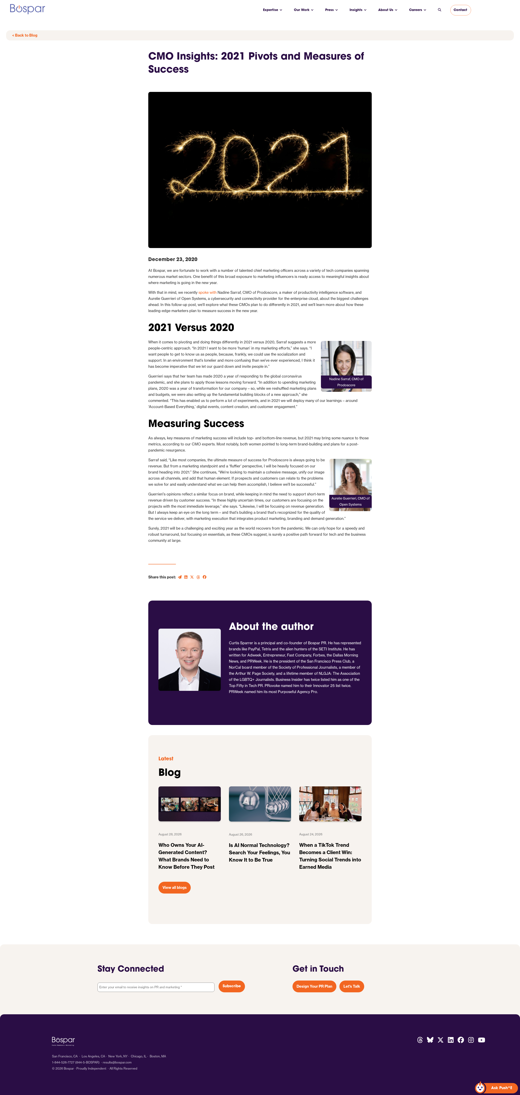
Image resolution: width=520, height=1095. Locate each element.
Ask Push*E (501, 1088)
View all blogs (174, 887)
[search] (439, 10)
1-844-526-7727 (63, 1062)
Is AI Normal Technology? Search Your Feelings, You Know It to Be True (259, 852)
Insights (356, 10)
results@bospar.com (117, 1062)
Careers (415, 10)
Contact (460, 10)
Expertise (270, 10)
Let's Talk (351, 986)
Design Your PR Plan (314, 986)
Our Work (301, 10)
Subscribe (232, 986)
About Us (385, 10)
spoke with (207, 292)
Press (329, 10)
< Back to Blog (24, 35)
